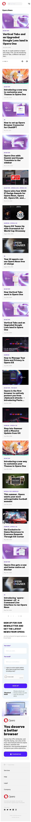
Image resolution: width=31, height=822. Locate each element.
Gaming (6, 346)
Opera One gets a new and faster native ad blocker (15, 559)
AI (4, 111)
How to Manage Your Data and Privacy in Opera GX (14, 352)
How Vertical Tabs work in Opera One (15, 36)
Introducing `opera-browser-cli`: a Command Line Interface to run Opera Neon (15, 594)
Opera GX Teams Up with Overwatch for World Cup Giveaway (14, 220)
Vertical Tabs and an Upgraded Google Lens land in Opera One (14, 318)
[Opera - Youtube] (10, 802)
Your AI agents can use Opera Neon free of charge (14, 253)
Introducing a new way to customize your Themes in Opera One (15, 83)
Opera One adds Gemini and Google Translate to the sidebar (13, 151)
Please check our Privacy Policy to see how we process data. (20, 685)
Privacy (14, 379)
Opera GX (23, 179)
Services (7, 762)
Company (7, 781)
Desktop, (7, 179)
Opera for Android (11, 483)
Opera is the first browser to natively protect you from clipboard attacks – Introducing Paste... (14, 387)
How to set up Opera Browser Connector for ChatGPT (14, 116)
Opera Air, (15, 179)
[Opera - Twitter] (8, 802)
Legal (6, 775)
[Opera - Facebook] (5, 802)
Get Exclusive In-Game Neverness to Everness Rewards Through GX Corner (14, 525)
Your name (7, 637)
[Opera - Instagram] (16, 802)
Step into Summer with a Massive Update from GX (13, 422)
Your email (7, 648)
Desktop (6, 30)
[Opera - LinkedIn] (13, 802)
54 (19, 607)
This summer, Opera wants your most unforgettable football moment (15, 489)
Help (5, 768)
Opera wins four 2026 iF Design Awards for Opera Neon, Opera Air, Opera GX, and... (15, 186)
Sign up (15, 677)
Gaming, (7, 215)
